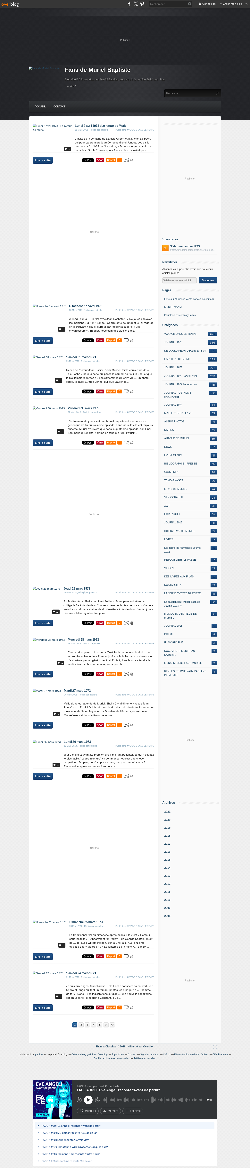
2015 (167, 859)
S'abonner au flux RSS (185, 246)
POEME (169, 634)
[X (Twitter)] (135, 4)
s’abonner (90, 1111)
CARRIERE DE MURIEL (178, 359)
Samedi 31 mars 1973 (81, 357)
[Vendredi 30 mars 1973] (49, 408)
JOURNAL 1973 (173, 342)
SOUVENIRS (171, 472)
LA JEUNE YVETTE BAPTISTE (182, 593)
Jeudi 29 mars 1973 (76, 588)
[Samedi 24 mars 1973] (48, 973)
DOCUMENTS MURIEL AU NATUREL (179, 652)
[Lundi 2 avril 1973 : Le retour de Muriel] (52, 129)
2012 (167, 883)
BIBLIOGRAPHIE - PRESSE (180, 463)
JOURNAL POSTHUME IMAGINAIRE (177, 394)
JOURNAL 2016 (173, 625)
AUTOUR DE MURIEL (176, 438)
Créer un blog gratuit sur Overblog (89, 1054)
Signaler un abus (149, 1054)
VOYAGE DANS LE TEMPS (180, 333)
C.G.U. (166, 1054)
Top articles (118, 1054)
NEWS (168, 446)
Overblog (148, 1046)
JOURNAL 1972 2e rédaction (180, 384)
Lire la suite (43, 160)
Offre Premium (220, 1054)
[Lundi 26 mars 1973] (47, 741)
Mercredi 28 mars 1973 (83, 639)
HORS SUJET (172, 514)
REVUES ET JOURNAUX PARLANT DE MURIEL (185, 673)
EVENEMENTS (173, 455)
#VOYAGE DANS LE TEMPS (140, 130)
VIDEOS (169, 568)
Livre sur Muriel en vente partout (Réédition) (189, 299)
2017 (167, 505)
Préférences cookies (144, 1058)
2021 (167, 811)
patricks (39, 1054)
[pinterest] (142, 4)
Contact (59, 106)
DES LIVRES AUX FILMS (179, 576)
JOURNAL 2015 (173, 522)
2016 (167, 851)
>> (112, 1024)
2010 (167, 899)
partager (113, 1111)
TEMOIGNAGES (173, 480)
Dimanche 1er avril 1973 (85, 306)
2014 (167, 867)
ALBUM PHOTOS (174, 421)
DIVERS (169, 429)
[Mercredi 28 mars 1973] (49, 639)
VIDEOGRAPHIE (174, 497)
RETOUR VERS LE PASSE (180, 559)
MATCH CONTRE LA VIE (178, 413)
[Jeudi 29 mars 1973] (47, 588)
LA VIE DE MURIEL (175, 488)
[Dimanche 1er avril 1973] (49, 306)
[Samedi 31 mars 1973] (48, 357)
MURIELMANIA (173, 307)
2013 (167, 875)
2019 (167, 827)
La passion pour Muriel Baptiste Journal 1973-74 (182, 603)
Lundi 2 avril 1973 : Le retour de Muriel (101, 125)
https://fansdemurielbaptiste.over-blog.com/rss (193, 250)
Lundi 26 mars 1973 (77, 741)
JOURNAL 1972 (173, 367)
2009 (167, 907)
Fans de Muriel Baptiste (97, 70)
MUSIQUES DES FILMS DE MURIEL (180, 615)
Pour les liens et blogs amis (180, 315)
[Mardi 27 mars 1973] (47, 690)
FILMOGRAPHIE (174, 642)
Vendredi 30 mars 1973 (83, 408)
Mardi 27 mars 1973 (77, 690)
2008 (167, 915)
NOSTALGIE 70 (173, 585)
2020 (167, 819)
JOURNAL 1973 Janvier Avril (180, 375)
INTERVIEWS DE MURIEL (179, 530)
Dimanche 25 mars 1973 (86, 922)
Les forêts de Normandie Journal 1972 (182, 549)
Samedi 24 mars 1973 (81, 973)
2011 (167, 891)
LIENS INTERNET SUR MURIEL (183, 662)
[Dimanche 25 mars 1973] (49, 922)
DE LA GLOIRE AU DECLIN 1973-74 (185, 350)
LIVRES (168, 539)
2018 (167, 835)
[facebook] (129, 4)
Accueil (40, 106)
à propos (135, 1111)
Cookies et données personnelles (111, 1058)
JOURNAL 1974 (173, 404)
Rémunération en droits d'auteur (191, 1054)
